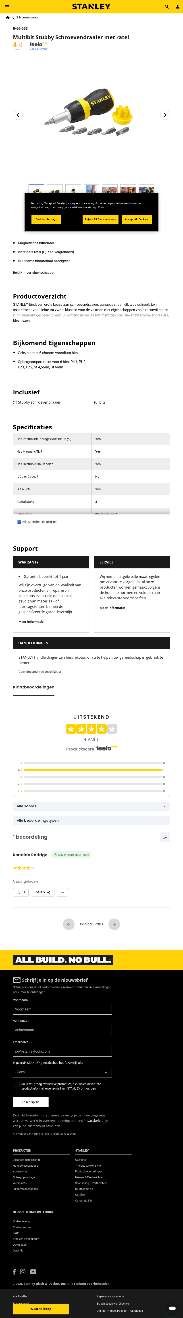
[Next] (165, 115)
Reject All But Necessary (100, 219)
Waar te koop (40, 1309)
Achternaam (21, 1020)
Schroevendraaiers (27, 17)
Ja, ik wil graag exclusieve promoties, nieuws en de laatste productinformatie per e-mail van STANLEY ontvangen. (61, 1086)
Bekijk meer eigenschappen (34, 272)
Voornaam (20, 1000)
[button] (14, 1272)
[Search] (167, 6)
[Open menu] (6, 6)
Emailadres (20, 1042)
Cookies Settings (46, 219)
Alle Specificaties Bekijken (39, 522)
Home (8, 17)
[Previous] (18, 115)
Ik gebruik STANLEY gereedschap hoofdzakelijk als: (48, 1062)
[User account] (177, 6)
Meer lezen (21, 320)
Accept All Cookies (136, 219)
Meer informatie (31, 621)
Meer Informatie (112, 608)
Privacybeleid (94, 1120)
